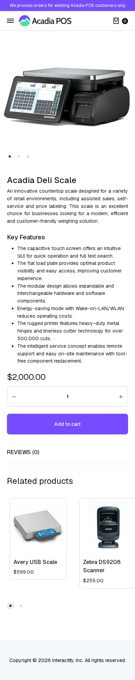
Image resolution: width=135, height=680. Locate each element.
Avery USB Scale (35, 562)
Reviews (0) (23, 452)
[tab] (67, 452)
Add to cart (67, 424)
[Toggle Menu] (10, 21)
